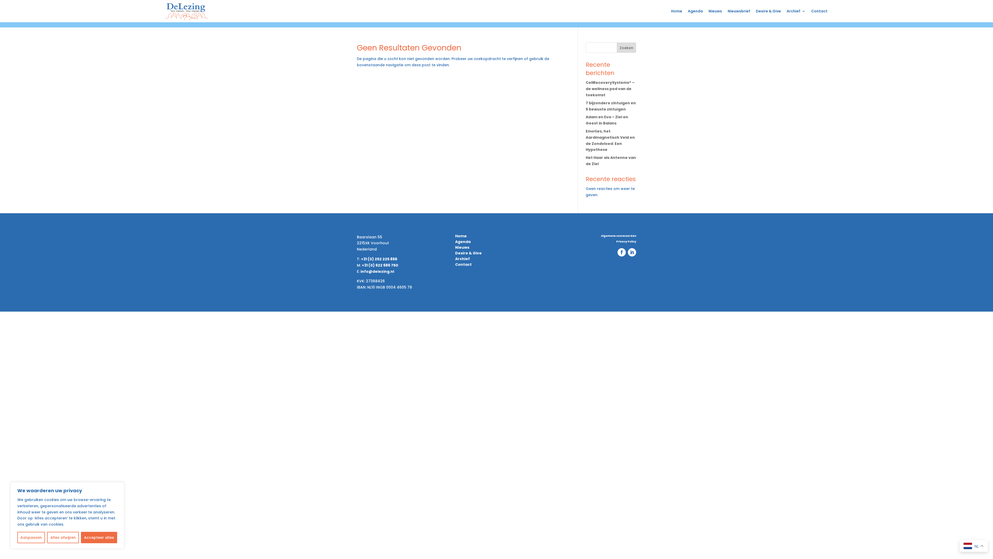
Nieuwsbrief (739, 11)
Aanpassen (31, 537)
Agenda (695, 11)
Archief (793, 11)
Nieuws (715, 11)
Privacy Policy (626, 242)
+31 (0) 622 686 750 (380, 265)
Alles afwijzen (63, 537)
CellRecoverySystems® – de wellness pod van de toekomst (610, 89)
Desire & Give (768, 11)
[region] (67, 515)
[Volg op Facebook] (622, 252)
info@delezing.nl (377, 271)
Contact (819, 11)
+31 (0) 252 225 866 (379, 259)
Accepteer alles (99, 537)
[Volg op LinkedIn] (632, 252)
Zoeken (626, 47)
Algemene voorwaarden (618, 236)
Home (676, 11)
